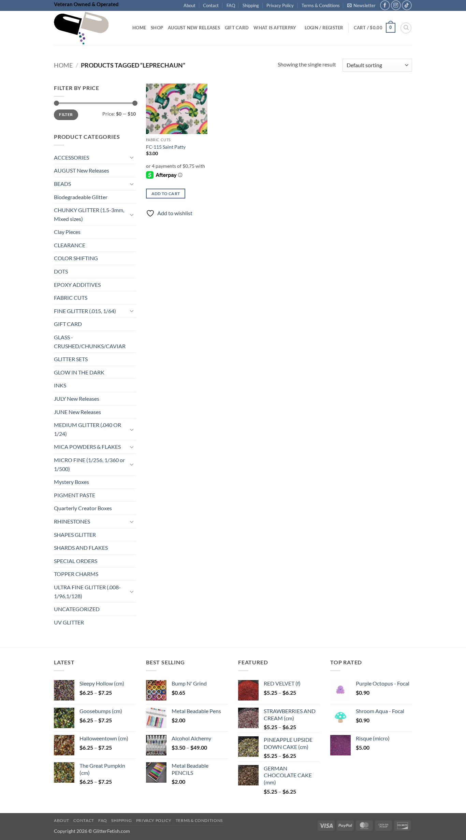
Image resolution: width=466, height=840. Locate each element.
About (189, 5)
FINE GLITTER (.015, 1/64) (85, 311)
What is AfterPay (274, 27)
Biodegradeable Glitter (80, 197)
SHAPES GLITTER (75, 534)
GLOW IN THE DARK (79, 372)
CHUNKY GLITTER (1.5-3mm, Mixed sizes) (89, 214)
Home (139, 27)
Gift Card (237, 27)
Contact (211, 5)
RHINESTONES (72, 521)
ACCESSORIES (71, 157)
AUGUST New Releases (81, 170)
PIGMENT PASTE (74, 495)
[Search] (406, 28)
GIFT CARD (68, 324)
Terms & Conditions (321, 5)
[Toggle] (132, 157)
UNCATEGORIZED (77, 609)
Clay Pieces (67, 232)
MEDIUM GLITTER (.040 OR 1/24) (87, 429)
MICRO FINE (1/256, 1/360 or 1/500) (89, 464)
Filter (66, 114)
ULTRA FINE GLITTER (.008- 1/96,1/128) (87, 591)
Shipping (251, 5)
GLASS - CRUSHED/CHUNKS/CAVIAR (90, 341)
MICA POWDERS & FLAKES (87, 447)
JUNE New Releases (77, 412)
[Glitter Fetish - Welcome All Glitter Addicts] (88, 28)
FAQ (231, 5)
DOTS (61, 271)
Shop (157, 27)
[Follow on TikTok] (407, 5)
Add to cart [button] (165, 193)
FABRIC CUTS (70, 298)
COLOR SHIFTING (76, 258)
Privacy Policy (280, 5)
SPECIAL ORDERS (75, 561)
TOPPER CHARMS (76, 574)
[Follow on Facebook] (385, 5)
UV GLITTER (69, 622)
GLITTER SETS (71, 359)
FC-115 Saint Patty (166, 147)
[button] (361, 5)
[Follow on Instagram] (396, 5)
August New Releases (194, 27)
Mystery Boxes (71, 482)
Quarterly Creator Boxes (83, 508)
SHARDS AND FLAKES (81, 548)
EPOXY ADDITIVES (77, 284)
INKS (60, 385)
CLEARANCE (69, 245)
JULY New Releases (76, 398)
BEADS (62, 183)
